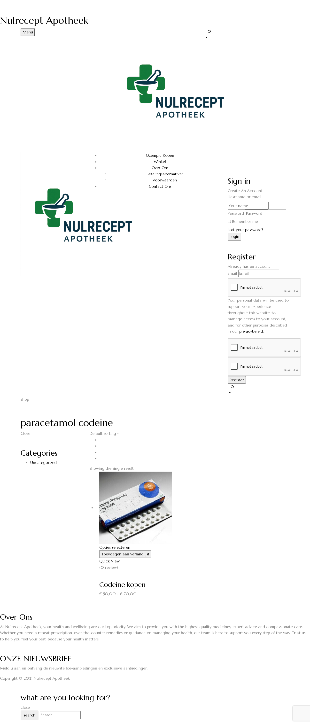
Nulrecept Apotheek (44, 20)
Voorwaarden (165, 180)
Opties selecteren (114, 547)
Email (232, 273)
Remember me (245, 221)
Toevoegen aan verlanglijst (125, 554)
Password (236, 213)
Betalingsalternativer (165, 173)
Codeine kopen (122, 584)
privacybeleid (251, 331)
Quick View (110, 561)
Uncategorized (43, 462)
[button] (247, 34)
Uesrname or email (244, 196)
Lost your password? (245, 229)
